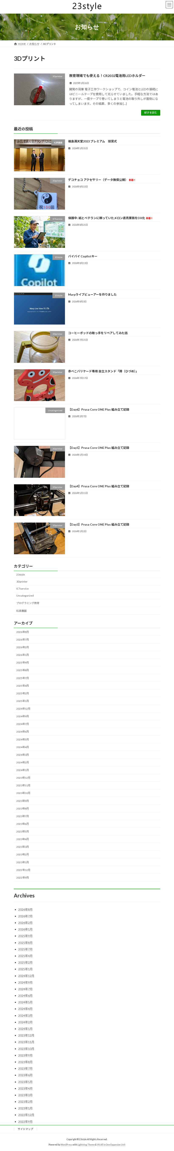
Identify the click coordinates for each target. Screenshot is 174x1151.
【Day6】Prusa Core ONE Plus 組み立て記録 (98, 409)
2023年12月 (23, 777)
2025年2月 (22, 693)
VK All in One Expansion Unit (111, 1144)
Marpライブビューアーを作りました (92, 294)
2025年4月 (22, 685)
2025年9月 (22, 662)
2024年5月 (22, 739)
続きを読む (150, 112)
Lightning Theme (86, 1144)
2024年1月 (22, 770)
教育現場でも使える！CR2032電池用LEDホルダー (107, 76)
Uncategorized (25, 595)
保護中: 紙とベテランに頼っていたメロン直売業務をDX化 (110, 218)
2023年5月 (22, 831)
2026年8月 (22, 632)
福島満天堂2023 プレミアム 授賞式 (92, 141)
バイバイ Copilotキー (82, 256)
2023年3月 (22, 846)
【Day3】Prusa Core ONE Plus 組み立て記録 (98, 524)
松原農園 (21, 610)
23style (20, 574)
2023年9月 (22, 800)
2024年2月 (22, 762)
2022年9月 (22, 877)
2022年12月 (23, 870)
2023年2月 (22, 854)
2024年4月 (22, 747)
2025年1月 (22, 701)
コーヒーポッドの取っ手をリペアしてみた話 (98, 333)
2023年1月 (22, 862)
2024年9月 (22, 716)
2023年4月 (22, 839)
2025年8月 (22, 670)
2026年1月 (22, 654)
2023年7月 (22, 816)
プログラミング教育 (27, 603)
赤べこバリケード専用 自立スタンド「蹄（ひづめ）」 (103, 371)
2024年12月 (23, 708)
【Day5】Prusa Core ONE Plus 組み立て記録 (98, 447)
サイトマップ (25, 1129)
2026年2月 (22, 647)
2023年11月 (23, 785)
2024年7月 (22, 724)
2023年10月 (23, 793)
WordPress (66, 1144)
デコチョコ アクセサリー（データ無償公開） (101, 179)
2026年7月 (22, 639)
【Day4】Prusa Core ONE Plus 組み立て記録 (98, 486)
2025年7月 (22, 678)
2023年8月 (22, 808)
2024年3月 (22, 754)
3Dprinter (22, 581)
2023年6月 (22, 823)
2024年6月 (22, 731)
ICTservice (22, 588)
